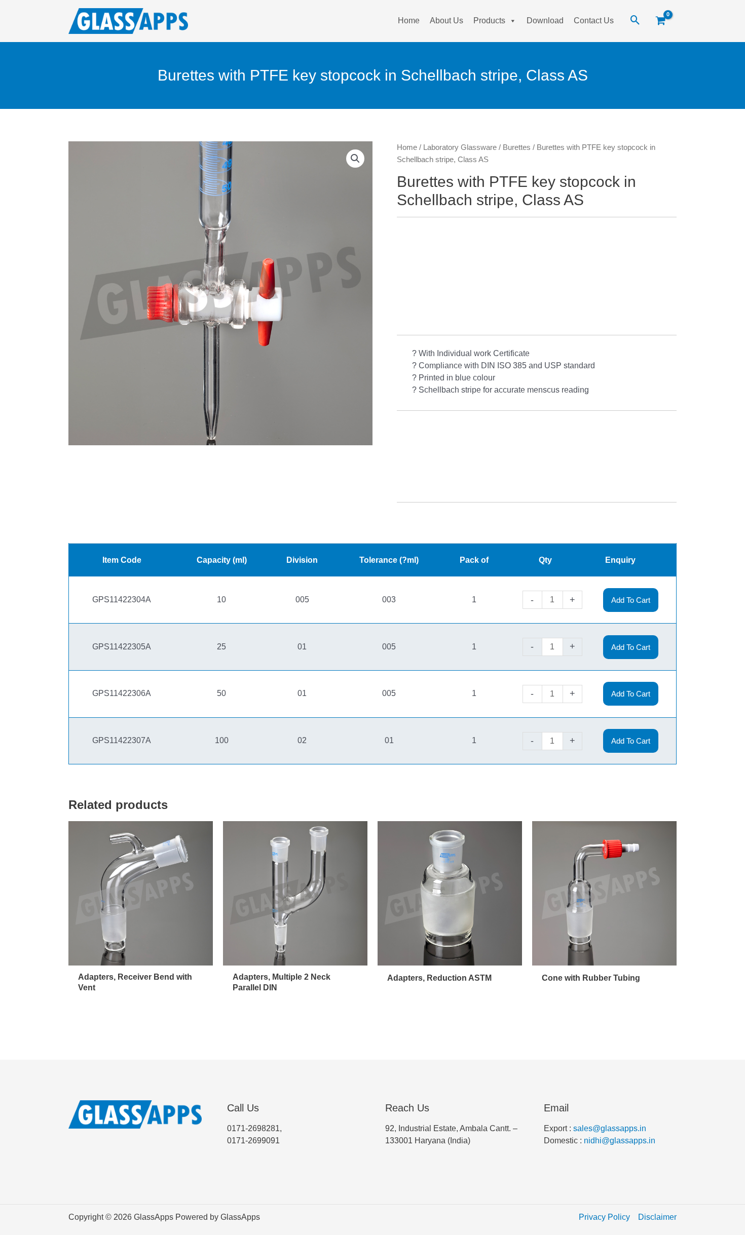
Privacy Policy (604, 1217)
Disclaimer (657, 1217)
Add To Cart (630, 600)
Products (489, 20)
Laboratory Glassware (460, 147)
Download (545, 20)
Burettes (517, 147)
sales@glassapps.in (609, 1128)
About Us (446, 20)
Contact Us (594, 20)
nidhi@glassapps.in (619, 1140)
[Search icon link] (635, 21)
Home (409, 20)
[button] (355, 158)
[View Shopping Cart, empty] (664, 21)
